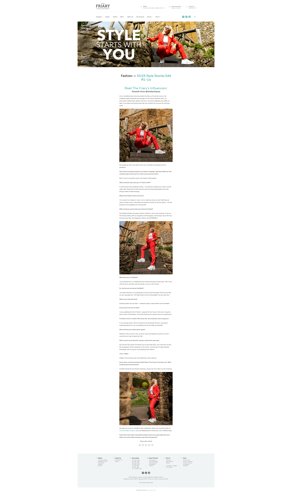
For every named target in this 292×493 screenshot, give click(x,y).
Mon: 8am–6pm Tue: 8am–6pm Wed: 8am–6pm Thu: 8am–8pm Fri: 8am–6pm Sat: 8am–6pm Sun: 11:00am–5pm (137, 464)
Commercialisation (153, 461)
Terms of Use (186, 460)
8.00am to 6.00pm (176, 8)
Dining (107, 17)
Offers (122, 17)
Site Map (185, 465)
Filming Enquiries (153, 463)
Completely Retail (151, 490)
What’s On (130, 17)
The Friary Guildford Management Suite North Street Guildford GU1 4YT (102, 462)
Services (149, 17)
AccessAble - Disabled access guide (171, 466)
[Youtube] (189, 17)
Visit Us (157, 17)
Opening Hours (170, 461)
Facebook (122, 430)
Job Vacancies (140, 17)
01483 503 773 (192, 8)
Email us (117, 461)
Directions (168, 460)
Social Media (186, 464)
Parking (168, 463)
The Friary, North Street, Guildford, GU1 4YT (153, 8)
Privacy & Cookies (187, 463)
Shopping (99, 17)
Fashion (115, 17)
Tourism (151, 465)
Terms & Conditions (188, 461)
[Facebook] (183, 17)
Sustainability (152, 464)
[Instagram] (186, 17)
